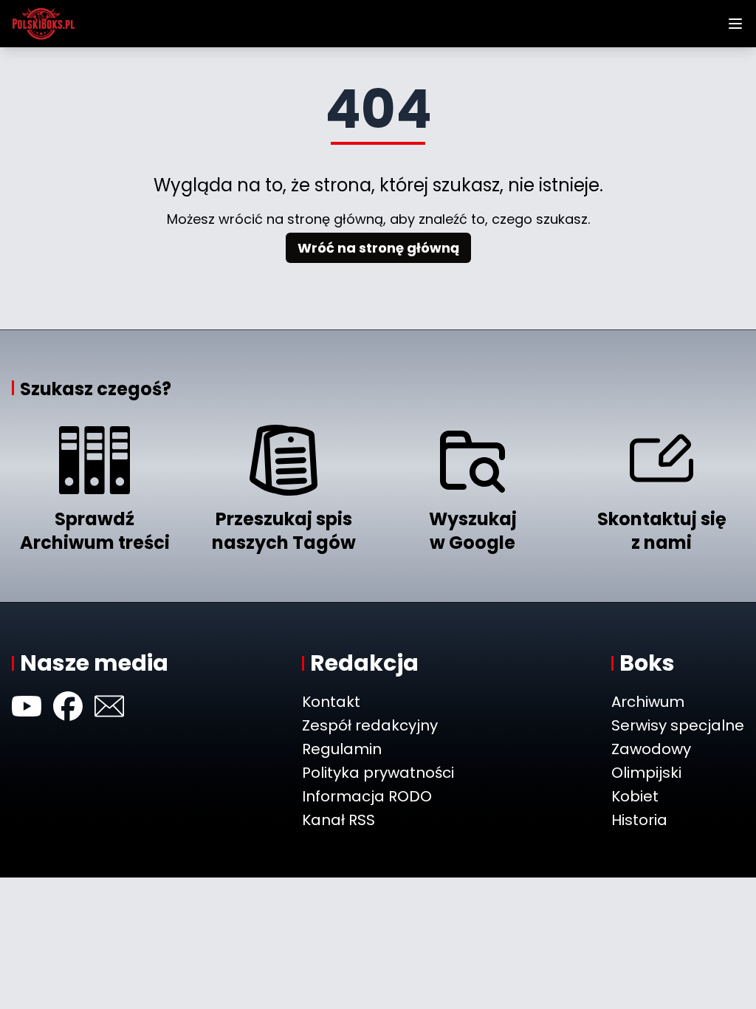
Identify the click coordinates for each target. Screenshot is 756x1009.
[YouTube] (26, 706)
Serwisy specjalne (677, 725)
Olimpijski (646, 772)
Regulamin (342, 749)
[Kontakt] (109, 706)
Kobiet (635, 796)
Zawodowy (651, 749)
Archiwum (647, 701)
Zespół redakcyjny (370, 725)
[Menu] (735, 24)
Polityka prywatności (378, 772)
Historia (639, 820)
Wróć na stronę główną (378, 248)
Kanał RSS (338, 820)
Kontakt (331, 701)
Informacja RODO (367, 796)
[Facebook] (68, 706)
